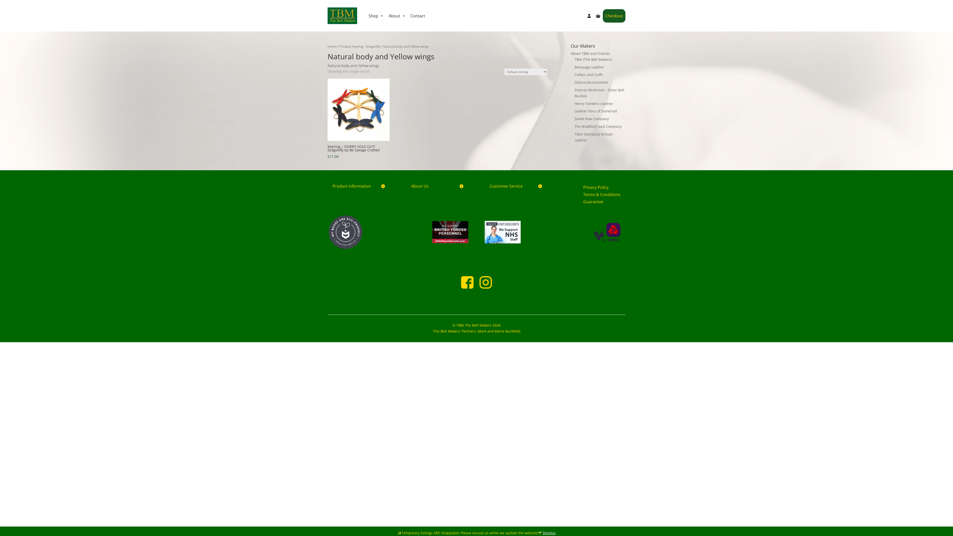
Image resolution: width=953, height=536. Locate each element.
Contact (417, 16)
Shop (373, 16)
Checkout (614, 16)
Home (332, 46)
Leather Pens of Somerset (596, 111)
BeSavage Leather (589, 67)
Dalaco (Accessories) (591, 82)
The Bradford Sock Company (598, 126)
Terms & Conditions (601, 194)
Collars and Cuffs (589, 74)
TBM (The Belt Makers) (593, 59)
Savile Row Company (592, 118)
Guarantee (593, 201)
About (394, 16)
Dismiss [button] (549, 533)
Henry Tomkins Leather (594, 103)
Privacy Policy (596, 187)
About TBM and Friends (590, 53)
